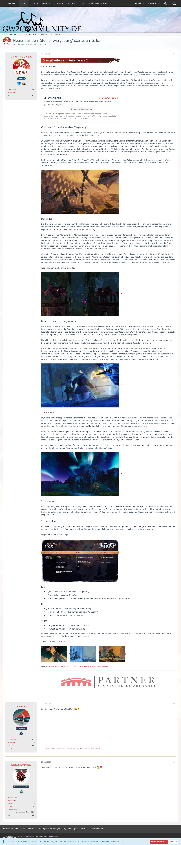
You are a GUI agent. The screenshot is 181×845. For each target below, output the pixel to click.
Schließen (173, 841)
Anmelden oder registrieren (147, 3)
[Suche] (174, 3)
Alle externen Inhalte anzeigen (81, 109)
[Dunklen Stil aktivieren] (166, 3)
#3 (174, 762)
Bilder (10, 748)
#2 (174, 703)
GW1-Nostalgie (74, 748)
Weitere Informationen (159, 841)
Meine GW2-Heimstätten (54, 748)
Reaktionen (12, 89)
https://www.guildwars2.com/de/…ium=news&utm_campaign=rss (77, 666)
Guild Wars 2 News (24, 44)
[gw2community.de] (90, 22)
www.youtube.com (107, 98)
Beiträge (11, 95)
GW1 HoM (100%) (91, 748)
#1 (174, 53)
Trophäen (11, 92)
